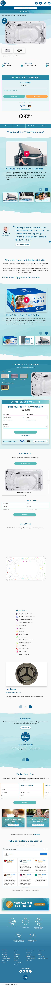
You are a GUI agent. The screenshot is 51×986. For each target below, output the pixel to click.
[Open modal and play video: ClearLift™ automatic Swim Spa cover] (27, 154)
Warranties (45, 125)
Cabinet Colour (29, 414)
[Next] (46, 189)
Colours (19, 125)
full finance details (37, 834)
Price (6, 125)
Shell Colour (6, 414)
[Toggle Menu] (49, 3)
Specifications (32, 125)
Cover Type (5, 424)
